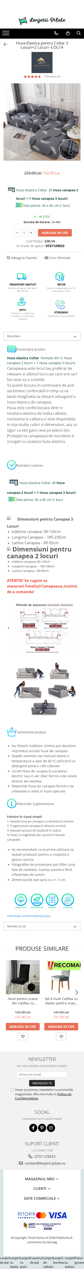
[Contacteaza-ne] (56, 33)
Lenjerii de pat (5, 1260)
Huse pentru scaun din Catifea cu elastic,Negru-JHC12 (22, 1000)
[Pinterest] (42, 1128)
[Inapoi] (3, 44)
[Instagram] (51, 1128)
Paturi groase (79, 1260)
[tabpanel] (42, 122)
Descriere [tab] (13, 336)
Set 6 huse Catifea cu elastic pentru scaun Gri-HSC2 (61, 1000)
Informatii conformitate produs (28, 916)
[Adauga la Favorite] (23, 1036)
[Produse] (6, 34)
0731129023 (45, 1156)
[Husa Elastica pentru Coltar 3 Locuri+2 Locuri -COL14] (42, 122)
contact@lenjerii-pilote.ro (44, 1163)
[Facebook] (33, 1128)
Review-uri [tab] (16, 926)
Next (76, 127)
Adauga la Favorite (23, 257)
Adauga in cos (55, 232)
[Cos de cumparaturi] (68, 33)
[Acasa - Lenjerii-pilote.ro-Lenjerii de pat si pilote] (42, 21)
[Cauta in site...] (79, 33)
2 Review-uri (52, 76)
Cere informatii (59, 257)
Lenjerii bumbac (59, 1260)
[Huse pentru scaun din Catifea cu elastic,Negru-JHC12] (23, 977)
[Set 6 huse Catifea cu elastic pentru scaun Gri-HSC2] (61, 977)
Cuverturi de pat (36, 1260)
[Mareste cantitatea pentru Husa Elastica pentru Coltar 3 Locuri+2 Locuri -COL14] (31, 233)
